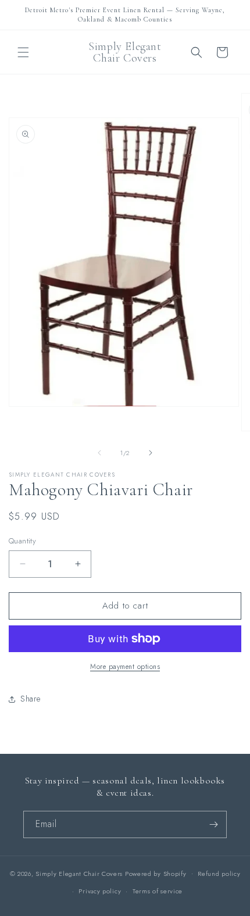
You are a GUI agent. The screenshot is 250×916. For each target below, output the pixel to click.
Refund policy (219, 873)
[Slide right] (150, 453)
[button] (23, 52)
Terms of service (158, 891)
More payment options (125, 666)
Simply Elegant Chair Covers (79, 873)
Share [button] (30, 698)
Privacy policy (99, 891)
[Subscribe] (213, 824)
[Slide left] (99, 453)
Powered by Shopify (156, 873)
